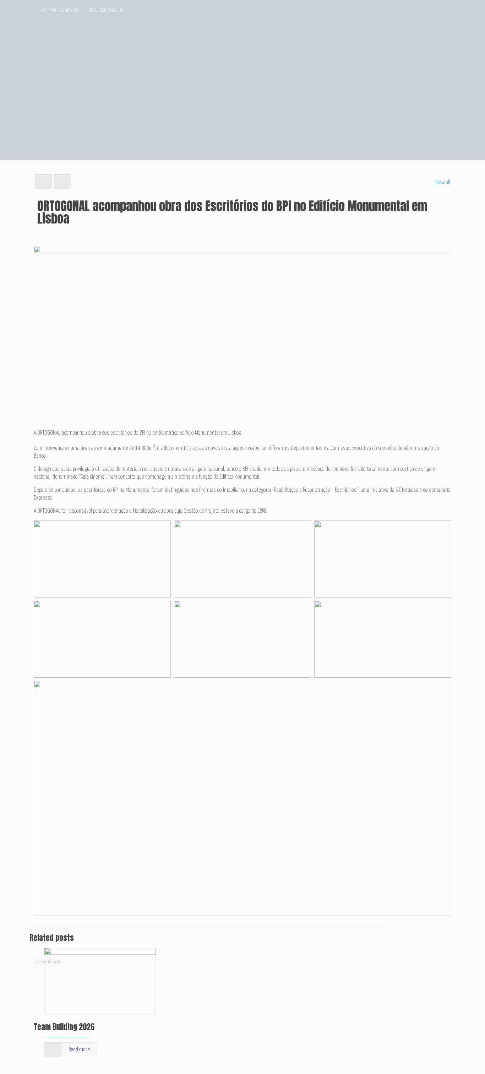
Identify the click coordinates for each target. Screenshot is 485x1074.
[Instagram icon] (440, 11)
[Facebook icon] (421, 11)
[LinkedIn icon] (431, 11)
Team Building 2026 (64, 1026)
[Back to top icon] (450, 1059)
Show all (442, 182)
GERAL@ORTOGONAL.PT (106, 11)
